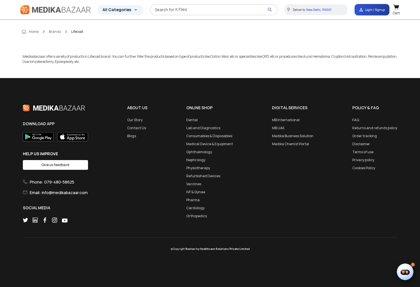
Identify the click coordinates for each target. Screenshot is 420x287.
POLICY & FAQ (365, 107)
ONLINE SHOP (199, 107)
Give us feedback (55, 164)
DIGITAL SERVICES (289, 107)
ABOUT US (137, 107)
